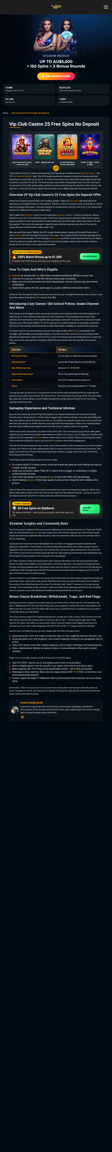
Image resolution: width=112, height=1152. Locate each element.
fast (35, 533)
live (54, 441)
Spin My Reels (87, 509)
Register (16, 275)
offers (75, 331)
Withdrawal (21, 368)
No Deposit (27, 176)
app (52, 477)
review (18, 235)
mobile (39, 437)
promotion (28, 215)
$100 (76, 672)
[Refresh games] (56, 168)
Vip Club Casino (88, 173)
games (62, 215)
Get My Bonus (90, 256)
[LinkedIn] (22, 717)
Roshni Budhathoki (31, 702)
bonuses (31, 480)
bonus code (55, 238)
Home (5, 113)
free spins (74, 201)
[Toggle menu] (106, 7)
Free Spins (17, 176)
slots (38, 297)
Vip (37, 275)
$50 (68, 368)
